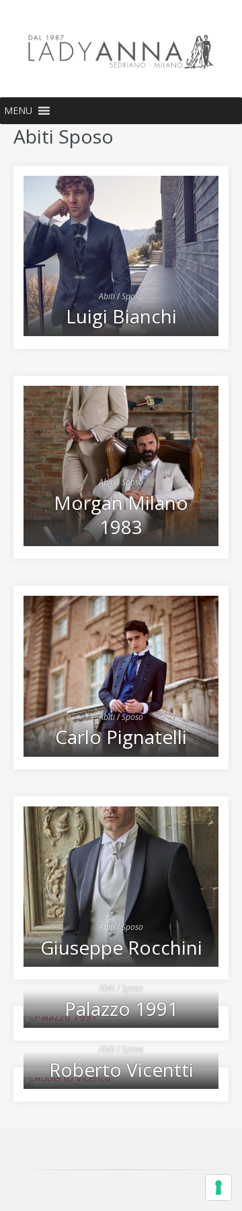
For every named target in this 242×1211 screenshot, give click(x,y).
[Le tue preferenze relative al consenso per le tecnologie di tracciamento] (218, 1187)
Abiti (107, 296)
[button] (18, 110)
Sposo (132, 296)
